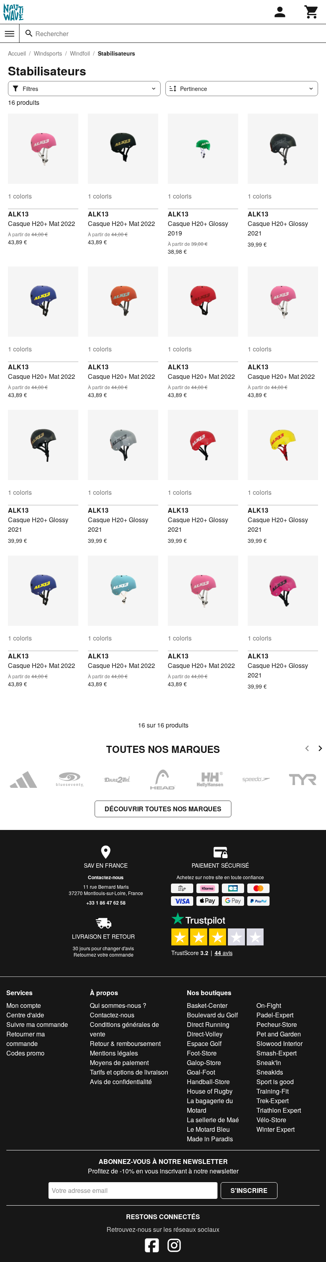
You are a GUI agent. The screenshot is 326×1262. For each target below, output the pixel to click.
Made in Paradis (210, 1138)
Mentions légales (114, 1052)
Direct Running (208, 1024)
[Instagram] (174, 1246)
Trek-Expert (272, 1100)
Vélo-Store (271, 1119)
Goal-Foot (201, 1072)
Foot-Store (202, 1052)
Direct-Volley (205, 1033)
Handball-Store (208, 1081)
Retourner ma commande (25, 1038)
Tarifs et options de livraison (129, 1072)
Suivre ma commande (37, 1024)
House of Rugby (210, 1091)
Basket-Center (207, 1005)
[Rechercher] (29, 33)
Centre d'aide (25, 1014)
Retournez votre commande (104, 954)
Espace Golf (204, 1043)
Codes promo (25, 1052)
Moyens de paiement (119, 1062)
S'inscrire (249, 1190)
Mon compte (23, 1005)
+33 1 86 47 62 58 (106, 902)
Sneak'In (268, 1062)
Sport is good (275, 1081)
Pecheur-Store (276, 1024)
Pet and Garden (278, 1033)
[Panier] (312, 12)
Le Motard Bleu (208, 1129)
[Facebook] (152, 1246)
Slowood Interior (279, 1043)
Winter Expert (275, 1129)
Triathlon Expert (278, 1110)
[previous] (307, 749)
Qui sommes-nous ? (118, 1005)
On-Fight (268, 1005)
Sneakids (269, 1072)
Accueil (17, 53)
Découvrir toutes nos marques (163, 808)
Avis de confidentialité (121, 1081)
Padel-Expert (274, 1014)
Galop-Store (204, 1062)
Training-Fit (272, 1091)
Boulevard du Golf (212, 1014)
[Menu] (9, 33)
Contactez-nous (106, 877)
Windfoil (80, 53)
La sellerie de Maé (213, 1119)
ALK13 (18, 213)
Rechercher (51, 33)
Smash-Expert (276, 1052)
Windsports (48, 53)
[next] (320, 749)
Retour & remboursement (125, 1043)
